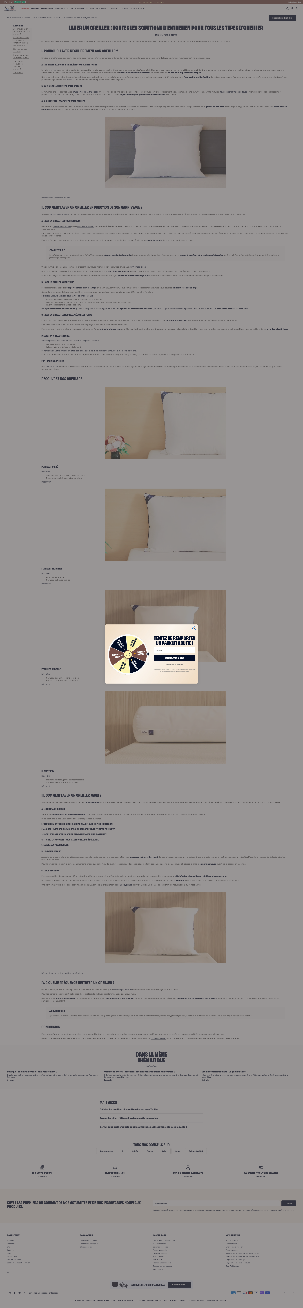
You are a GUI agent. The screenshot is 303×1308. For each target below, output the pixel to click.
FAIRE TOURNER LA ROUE (174, 658)
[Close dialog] (194, 628)
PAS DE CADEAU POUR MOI (174, 664)
